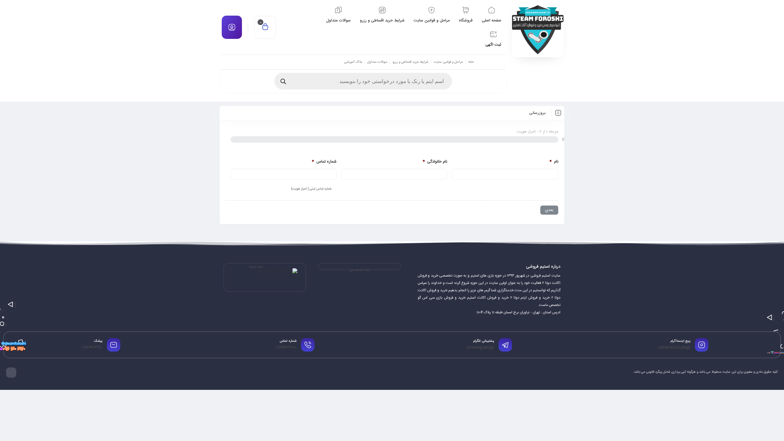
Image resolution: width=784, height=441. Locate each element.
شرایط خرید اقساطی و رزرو (410, 62)
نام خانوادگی (435, 161)
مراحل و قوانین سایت (448, 62)
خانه (471, 62)
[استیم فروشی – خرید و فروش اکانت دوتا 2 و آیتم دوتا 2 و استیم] (538, 29)
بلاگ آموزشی (353, 62)
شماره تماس (324, 161)
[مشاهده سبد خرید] (265, 27)
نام (553, 161)
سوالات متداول (377, 62)
